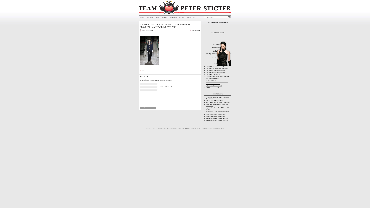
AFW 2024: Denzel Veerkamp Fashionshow (215, 66)
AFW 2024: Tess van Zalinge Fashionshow (215, 72)
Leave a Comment (196, 30)
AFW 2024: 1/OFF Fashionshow (213, 74)
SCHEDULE (173, 17)
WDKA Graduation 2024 (211, 80)
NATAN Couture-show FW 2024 (213, 84)
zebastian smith (209, 97)
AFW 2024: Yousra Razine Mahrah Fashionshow (216, 68)
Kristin (207, 114)
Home (142, 17)
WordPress (187, 128)
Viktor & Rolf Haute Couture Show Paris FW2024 (217, 82)
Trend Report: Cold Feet (217, 100)
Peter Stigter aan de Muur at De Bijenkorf (220, 102)
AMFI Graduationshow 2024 (212, 78)
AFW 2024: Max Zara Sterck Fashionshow (215, 70)
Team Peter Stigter (172, 128)
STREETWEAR (191, 17)
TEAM (157, 17)
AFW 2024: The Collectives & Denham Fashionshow (217, 76)
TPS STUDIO (150, 17)
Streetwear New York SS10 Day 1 (217, 114)
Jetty (152, 30)
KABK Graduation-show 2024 (212, 87)
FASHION (182, 17)
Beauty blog (208, 118)
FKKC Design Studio (219, 128)
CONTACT (165, 17)
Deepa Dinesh (209, 108)
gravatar (170, 80)
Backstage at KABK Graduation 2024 (214, 86)
